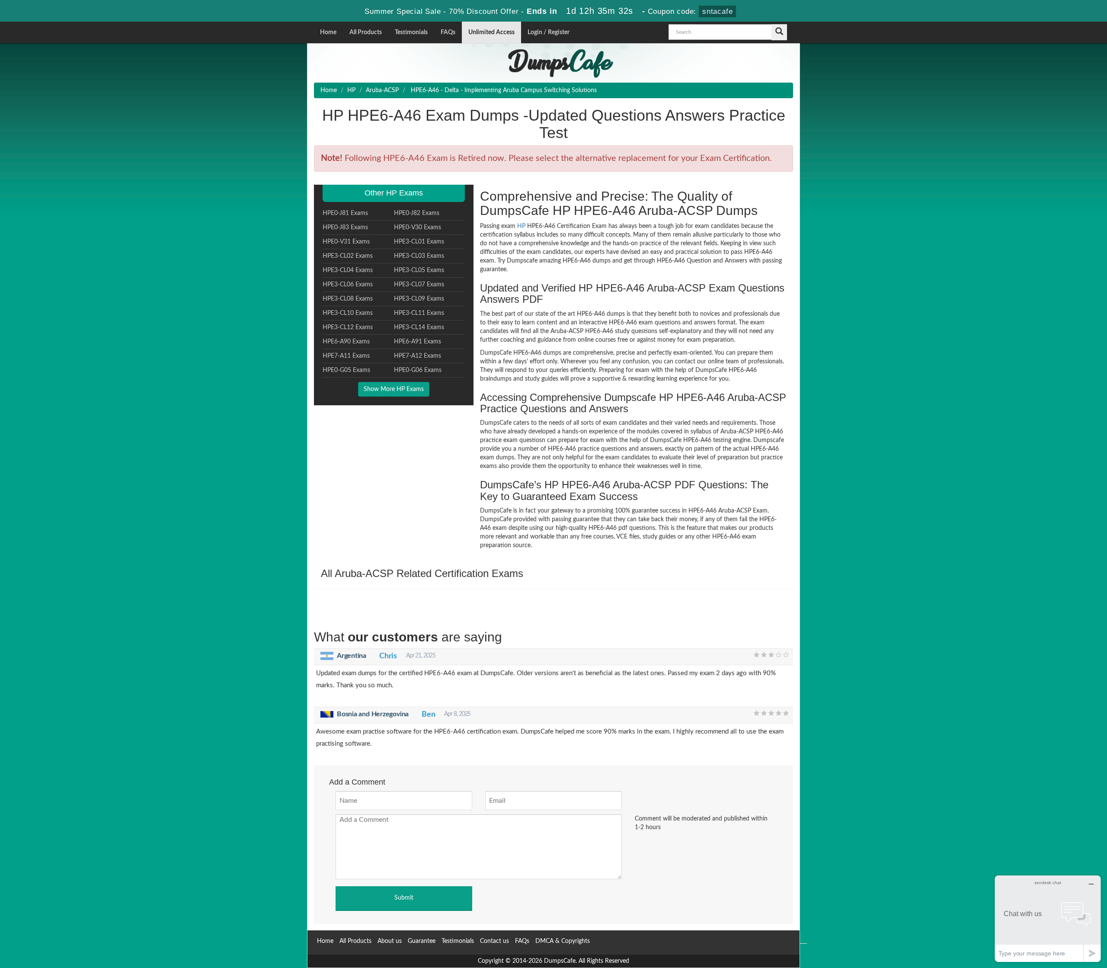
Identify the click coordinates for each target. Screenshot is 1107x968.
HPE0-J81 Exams (345, 213)
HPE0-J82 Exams (416, 213)
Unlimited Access (491, 32)
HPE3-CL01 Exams (419, 242)
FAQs (448, 32)
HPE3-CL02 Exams (348, 256)
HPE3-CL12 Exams (348, 327)
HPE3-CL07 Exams (419, 285)
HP (351, 90)
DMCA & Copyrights (562, 941)
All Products (365, 32)
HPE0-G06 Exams (418, 370)
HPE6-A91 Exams (417, 342)
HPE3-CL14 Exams (419, 327)
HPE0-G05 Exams (346, 370)
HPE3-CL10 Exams (348, 313)
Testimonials (411, 32)
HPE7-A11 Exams (346, 356)
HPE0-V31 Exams (346, 242)
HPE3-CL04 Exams (348, 270)
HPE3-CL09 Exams (419, 299)
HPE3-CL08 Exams (348, 299)
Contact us (494, 941)
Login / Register (548, 32)
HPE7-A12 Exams (417, 356)
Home (328, 32)
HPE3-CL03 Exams (419, 256)
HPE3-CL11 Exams (419, 313)
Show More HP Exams (394, 389)
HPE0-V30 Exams (417, 227)
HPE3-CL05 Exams (419, 270)
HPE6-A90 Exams (346, 342)
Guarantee (421, 941)
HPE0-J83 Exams (345, 227)
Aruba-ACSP (382, 90)
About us (390, 941)
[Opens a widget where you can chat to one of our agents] (1048, 918)
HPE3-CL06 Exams (348, 285)
